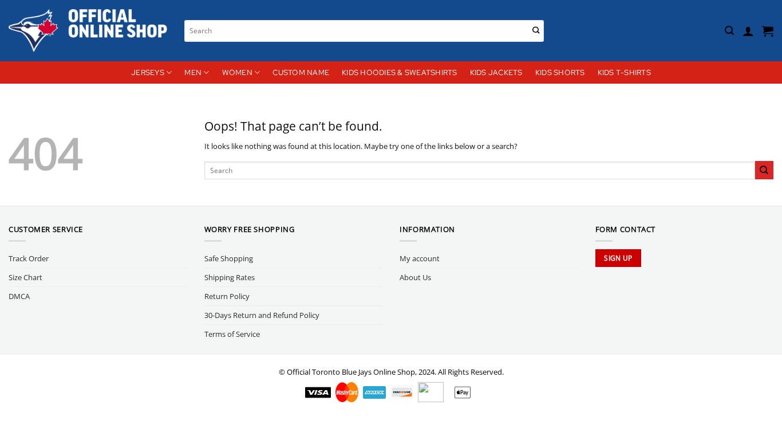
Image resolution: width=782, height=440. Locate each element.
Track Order (29, 258)
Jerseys (147, 72)
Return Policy (227, 296)
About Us (415, 277)
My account (420, 258)
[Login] (748, 31)
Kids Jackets (496, 72)
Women (237, 72)
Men (193, 72)
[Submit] (536, 30)
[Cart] (767, 31)
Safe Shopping (228, 258)
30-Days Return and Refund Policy (261, 315)
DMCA (19, 296)
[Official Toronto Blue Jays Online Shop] (88, 30)
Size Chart (25, 277)
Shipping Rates (229, 277)
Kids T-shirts (624, 72)
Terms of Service (232, 334)
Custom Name (300, 72)
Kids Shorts (560, 72)
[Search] (729, 30)
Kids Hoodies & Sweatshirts (399, 72)
